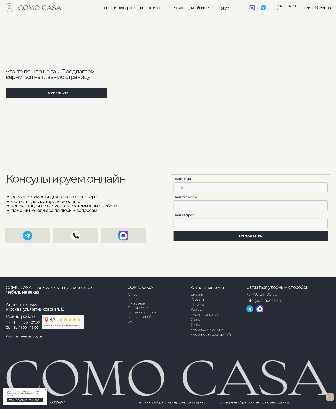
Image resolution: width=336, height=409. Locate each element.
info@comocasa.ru (264, 300)
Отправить (250, 236)
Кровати (197, 299)
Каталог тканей (139, 317)
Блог (131, 321)
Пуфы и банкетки (204, 314)
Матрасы (198, 304)
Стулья (196, 325)
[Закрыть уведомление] (45, 389)
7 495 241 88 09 (286, 8)
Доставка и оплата (152, 8)
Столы (196, 320)
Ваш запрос (184, 215)
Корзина (323, 7)
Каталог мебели (207, 287)
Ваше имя (182, 179)
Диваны (197, 294)
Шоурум (222, 8)
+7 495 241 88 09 (261, 294)
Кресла (196, 309)
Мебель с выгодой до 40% (210, 334)
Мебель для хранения (207, 329)
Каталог (134, 299)
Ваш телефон (185, 197)
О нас (178, 8)
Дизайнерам (199, 8)
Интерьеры (123, 8)
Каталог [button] (101, 8)
